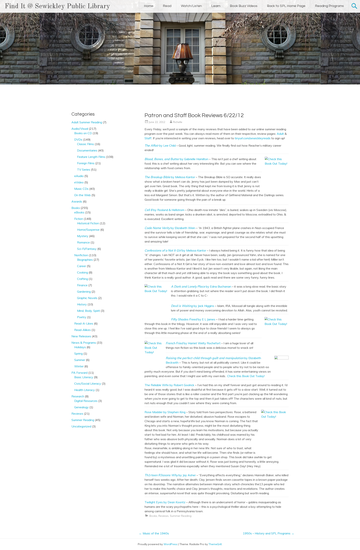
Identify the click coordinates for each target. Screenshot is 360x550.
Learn (215, 6)
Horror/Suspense (88, 229)
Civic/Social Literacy (87, 383)
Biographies (85, 259)
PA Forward (79, 372)
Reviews (163, 516)
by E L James (193, 319)
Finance (82, 285)
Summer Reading (180, 516)
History (82, 304)
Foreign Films (85, 163)
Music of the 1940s (154, 533)
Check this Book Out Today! (246, 376)
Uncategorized (81, 426)
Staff (148, 138)
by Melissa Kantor (170, 177)
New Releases (81, 336)
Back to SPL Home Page (286, 6)
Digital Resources (86, 401)
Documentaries (87, 150)
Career (81, 266)
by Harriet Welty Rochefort (193, 343)
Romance (83, 242)
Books (153, 516)
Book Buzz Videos (243, 6)
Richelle (177, 122)
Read (167, 6)
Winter (79, 366)
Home (148, 6)
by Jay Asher (170, 475)
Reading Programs (329, 6)
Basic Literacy (83, 377)
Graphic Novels (87, 298)
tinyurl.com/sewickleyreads (253, 138)
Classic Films (85, 144)
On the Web (82, 195)
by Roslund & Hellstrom (164, 210)
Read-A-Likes (83, 323)
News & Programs (83, 342)
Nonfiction (81, 255)
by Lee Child (160, 145)
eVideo (79, 182)
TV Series (83, 169)
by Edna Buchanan (201, 286)
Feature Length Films (91, 157)
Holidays (80, 347)
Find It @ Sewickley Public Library (57, 6)
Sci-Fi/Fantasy (87, 249)
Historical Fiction (88, 223)
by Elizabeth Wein (170, 228)
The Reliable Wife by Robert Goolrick (169, 385)
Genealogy (81, 407)
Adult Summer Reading (86, 122)
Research (77, 396)
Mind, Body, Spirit (88, 311)
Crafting (82, 279)
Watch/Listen (191, 6)
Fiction (78, 219)
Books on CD (83, 133)
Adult (280, 134)
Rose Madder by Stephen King (165, 412)
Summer (79, 360)
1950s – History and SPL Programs (268, 533)
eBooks (79, 212)
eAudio (79, 176)
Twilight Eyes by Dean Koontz (165, 502)
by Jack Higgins (192, 306)
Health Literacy (84, 390)
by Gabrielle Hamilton (176, 159)
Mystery (82, 236)
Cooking (82, 272)
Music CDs (81, 189)
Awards (76, 201)
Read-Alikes (82, 330)
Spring (78, 353)
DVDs (78, 139)
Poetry (81, 317)
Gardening (84, 291)
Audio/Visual (79, 128)
